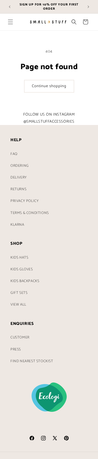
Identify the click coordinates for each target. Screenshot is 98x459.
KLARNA (17, 225)
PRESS (15, 350)
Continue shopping (49, 86)
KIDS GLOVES (21, 269)
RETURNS (18, 189)
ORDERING (19, 166)
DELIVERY (18, 178)
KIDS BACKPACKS (24, 281)
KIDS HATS (19, 258)
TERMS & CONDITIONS (29, 213)
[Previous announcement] (9, 7)
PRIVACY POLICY (24, 201)
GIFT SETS (18, 293)
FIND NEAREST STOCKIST (31, 361)
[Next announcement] (88, 7)
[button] (10, 22)
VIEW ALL (18, 305)
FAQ (14, 154)
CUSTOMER (20, 338)
